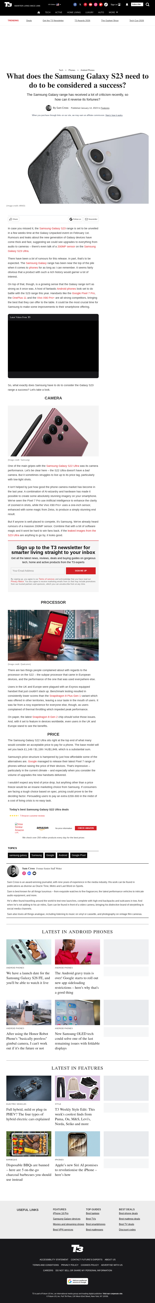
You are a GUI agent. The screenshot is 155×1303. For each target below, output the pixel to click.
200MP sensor (66, 246)
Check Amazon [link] (86, 828)
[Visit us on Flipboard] (101, 4)
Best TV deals (126, 1224)
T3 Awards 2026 (82, 20)
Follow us (77, 219)
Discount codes (127, 1229)
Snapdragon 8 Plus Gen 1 (65, 695)
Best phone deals (128, 1213)
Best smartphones (95, 1224)
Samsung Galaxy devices (66, 1219)
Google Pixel (79, 855)
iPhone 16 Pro (60, 1213)
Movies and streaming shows (68, 1224)
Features (105, 108)
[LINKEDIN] (30, 873)
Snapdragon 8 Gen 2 (45, 716)
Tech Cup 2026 (136, 20)
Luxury (89, 12)
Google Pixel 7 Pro (83, 293)
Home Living (74, 12)
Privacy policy (69, 1265)
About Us (110, 1259)
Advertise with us (111, 1265)
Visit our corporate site (112, 1294)
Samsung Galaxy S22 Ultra (62, 465)
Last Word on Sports (72, 886)
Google (32, 761)
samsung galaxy (18, 855)
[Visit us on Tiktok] (106, 4)
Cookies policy (90, 1265)
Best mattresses (94, 1229)
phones (33, 267)
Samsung (36, 855)
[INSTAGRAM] (24, 873)
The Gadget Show (110, 20)
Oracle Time (42, 886)
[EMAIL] (35, 873)
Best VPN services (63, 1229)
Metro (53, 886)
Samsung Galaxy (36, 263)
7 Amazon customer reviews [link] (32, 816)
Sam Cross (62, 108)
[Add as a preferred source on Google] (77, 1281)
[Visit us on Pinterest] (85, 4)
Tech (47, 12)
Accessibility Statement (54, 1259)
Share (15, 219)
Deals (29, 20)
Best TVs (91, 1219)
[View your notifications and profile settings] (127, 5)
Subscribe (136, 4)
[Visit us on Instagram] (95, 4)
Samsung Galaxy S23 (52, 228)
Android (63, 855)
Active (58, 12)
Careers (48, 1270)
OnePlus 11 (19, 297)
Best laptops (92, 1213)
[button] (53, 828)
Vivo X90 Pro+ (46, 297)
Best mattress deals (129, 1219)
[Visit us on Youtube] (90, 4)
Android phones (66, 288)
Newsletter (93, 219)
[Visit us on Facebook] (75, 4)
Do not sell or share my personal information (84, 1270)
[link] (21, 828)
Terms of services (47, 579)
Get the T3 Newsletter (53, 20)
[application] (53, 346)
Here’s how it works (114, 115)
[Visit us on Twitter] (80, 4)
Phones (72, 70)
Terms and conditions (46, 1265)
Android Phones (88, 70)
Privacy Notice (17, 581)
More (112, 12)
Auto (101, 12)
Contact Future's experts (86, 1259)
